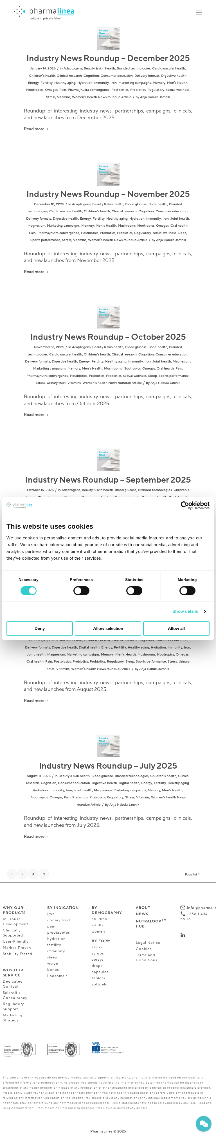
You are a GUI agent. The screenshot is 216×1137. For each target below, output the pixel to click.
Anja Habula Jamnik (155, 97)
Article (126, 97)
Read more (34, 129)
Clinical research (69, 75)
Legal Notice (148, 942)
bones (53, 969)
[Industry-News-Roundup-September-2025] (108, 460)
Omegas (51, 89)
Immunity (101, 82)
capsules (100, 971)
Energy (33, 82)
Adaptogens (73, 68)
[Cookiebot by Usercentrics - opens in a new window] (185, 505)
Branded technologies (133, 68)
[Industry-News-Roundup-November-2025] (108, 174)
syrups (98, 953)
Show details (185, 611)
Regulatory (155, 89)
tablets (98, 978)
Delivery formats (146, 75)
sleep (52, 957)
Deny (40, 628)
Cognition (91, 75)
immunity (56, 951)
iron (51, 914)
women (98, 931)
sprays (98, 959)
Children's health (42, 75)
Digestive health (173, 75)
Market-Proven (17, 947)
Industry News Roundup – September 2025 (108, 479)
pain (51, 926)
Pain (62, 89)
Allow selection (108, 628)
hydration (56, 938)
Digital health (89, 647)
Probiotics (138, 89)
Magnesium (36, 225)
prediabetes (58, 932)
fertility (54, 944)
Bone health (157, 204)
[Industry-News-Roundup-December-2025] (108, 38)
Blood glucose (136, 204)
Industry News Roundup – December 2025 (108, 58)
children (99, 919)
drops (97, 965)
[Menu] (199, 12)
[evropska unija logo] (108, 1047)
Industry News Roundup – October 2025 (108, 337)
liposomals (57, 975)
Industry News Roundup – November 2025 (108, 194)
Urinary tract (56, 382)
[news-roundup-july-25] (108, 746)
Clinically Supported (13, 933)
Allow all (176, 628)
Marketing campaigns (134, 82)
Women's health (84, 97)
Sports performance (45, 240)
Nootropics (34, 89)
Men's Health (177, 82)
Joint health (179, 218)
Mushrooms (127, 225)
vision (53, 963)
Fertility (46, 82)
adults (98, 925)
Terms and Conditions (147, 958)
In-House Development (15, 922)
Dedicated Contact (13, 984)
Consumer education (117, 75)
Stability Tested (17, 953)
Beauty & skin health (99, 68)
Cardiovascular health (168, 68)
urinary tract (59, 920)
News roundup (109, 97)
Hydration (85, 82)
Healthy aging (65, 82)
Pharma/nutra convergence (89, 89)
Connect (195, 935)
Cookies (144, 948)
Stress (50, 97)
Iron (114, 82)
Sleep (182, 233)
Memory (159, 82)
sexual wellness (177, 89)
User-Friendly (15, 941)
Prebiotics (107, 233)
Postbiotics (120, 89)
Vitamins (63, 97)
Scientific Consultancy (15, 995)
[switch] (81, 590)
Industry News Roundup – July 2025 (108, 765)
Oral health (179, 225)
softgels (99, 984)
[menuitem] (199, 12)
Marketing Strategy (12, 1018)
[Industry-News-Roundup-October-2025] (108, 317)
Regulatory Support (13, 1006)
